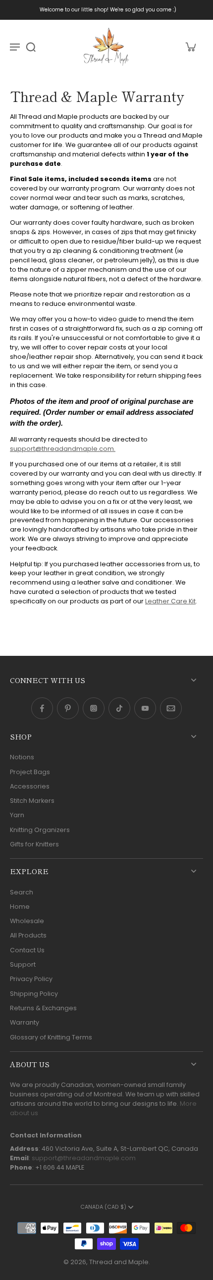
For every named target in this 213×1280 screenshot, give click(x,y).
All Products (28, 935)
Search (21, 892)
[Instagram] (94, 708)
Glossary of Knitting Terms (51, 1037)
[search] (31, 46)
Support (23, 964)
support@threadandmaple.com (84, 1158)
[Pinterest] (68, 708)
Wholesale (27, 921)
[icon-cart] (190, 46)
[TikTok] (119, 708)
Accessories (30, 786)
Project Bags (30, 772)
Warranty (24, 1022)
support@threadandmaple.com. (62, 448)
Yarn (17, 815)
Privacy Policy (31, 979)
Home (20, 906)
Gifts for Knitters (34, 844)
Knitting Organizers (40, 830)
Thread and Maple (119, 1262)
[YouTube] (145, 708)
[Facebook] (42, 708)
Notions (22, 757)
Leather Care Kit (170, 601)
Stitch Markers (32, 800)
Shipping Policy (34, 993)
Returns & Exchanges (43, 1008)
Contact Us (27, 950)
